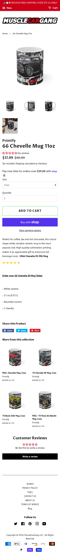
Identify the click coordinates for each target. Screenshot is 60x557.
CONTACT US (30, 496)
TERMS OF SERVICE (30, 504)
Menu (9, 8)
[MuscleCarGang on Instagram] (37, 524)
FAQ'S (30, 492)
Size (4, 179)
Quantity (6, 192)
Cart (55, 8)
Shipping (20, 163)
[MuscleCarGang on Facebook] (23, 524)
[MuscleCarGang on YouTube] (44, 524)
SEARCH (30, 483)
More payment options (30, 230)
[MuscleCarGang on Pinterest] (30, 524)
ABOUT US (30, 500)
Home (5, 33)
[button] (9, 153)
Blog (30, 508)
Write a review (30, 456)
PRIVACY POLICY (30, 488)
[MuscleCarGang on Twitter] (15, 524)
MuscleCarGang (31, 535)
